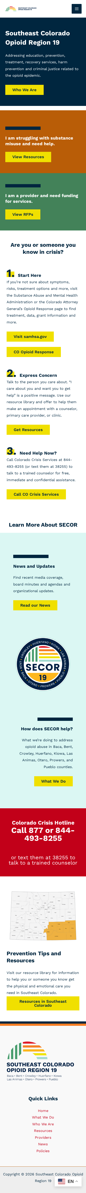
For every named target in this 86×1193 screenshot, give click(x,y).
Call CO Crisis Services (36, 494)
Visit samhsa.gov (30, 336)
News (43, 1144)
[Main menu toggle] (77, 9)
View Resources (28, 156)
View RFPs (22, 214)
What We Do (53, 781)
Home (43, 1111)
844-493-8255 (49, 834)
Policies (43, 1151)
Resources (43, 1131)
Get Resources (28, 429)
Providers (43, 1137)
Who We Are (24, 89)
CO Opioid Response (34, 352)
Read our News (35, 605)
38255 (60, 857)
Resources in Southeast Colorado (43, 1003)
